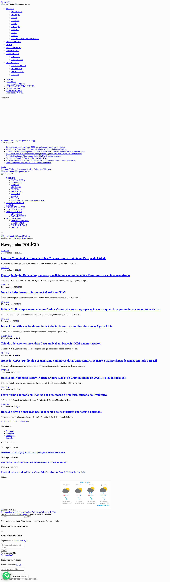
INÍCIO (10, 79)
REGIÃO (14, 23)
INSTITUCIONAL (12, 62)
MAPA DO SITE (13, 88)
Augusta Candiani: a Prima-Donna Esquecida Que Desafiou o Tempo (33, 156)
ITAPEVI (14, 17)
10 (21, 421)
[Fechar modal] (2, 531)
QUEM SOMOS (16, 68)
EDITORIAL (15, 56)
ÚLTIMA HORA (16, 11)
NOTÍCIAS (10, 8)
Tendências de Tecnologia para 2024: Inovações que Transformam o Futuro (35, 147)
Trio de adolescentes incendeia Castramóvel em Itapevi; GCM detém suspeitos (51, 343)
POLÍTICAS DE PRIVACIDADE (20, 86)
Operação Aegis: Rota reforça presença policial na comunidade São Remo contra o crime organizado (65, 275)
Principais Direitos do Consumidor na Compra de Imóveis (28, 163)
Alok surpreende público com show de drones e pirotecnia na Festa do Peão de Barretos (40, 160)
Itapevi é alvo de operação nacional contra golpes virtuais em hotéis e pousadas (51, 411)
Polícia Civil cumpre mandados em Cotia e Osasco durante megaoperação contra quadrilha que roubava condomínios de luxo (81, 309)
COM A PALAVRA (12, 53)
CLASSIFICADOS (12, 50)
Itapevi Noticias (22, 514)
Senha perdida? (7, 555)
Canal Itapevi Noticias (14, 93)
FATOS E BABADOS (13, 41)
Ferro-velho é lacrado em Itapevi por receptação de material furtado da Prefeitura (54, 394)
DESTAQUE (15, 14)
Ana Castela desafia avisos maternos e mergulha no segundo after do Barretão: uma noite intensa (44, 154)
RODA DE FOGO (17, 59)
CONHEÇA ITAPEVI (18, 65)
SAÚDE (14, 32)
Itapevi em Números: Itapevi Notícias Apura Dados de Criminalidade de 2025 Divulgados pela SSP (64, 377)
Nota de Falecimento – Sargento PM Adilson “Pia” (33, 292)
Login (4, 550)
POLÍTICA (15, 29)
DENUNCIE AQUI (17, 71)
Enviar (28, 517)
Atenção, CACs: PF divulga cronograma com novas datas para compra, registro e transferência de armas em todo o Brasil (79, 360)
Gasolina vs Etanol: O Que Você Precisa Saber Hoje (26, 158)
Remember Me (10, 553)
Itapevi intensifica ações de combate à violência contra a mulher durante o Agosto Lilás (56, 326)
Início (14, 238)
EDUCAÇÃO (15, 26)
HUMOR (9, 44)
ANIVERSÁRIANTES (13, 47)
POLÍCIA (14, 35)
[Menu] (2, 232)
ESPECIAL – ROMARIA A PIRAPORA (25, 38)
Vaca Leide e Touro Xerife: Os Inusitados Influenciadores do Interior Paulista (36, 149)
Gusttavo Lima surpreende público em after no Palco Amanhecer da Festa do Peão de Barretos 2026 (45, 151)
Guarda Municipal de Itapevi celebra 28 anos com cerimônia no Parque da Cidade (53, 258)
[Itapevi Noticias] (15, 171)
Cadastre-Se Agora (21, 540)
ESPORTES (15, 20)
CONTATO (15, 74)
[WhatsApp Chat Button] (6, 576)
